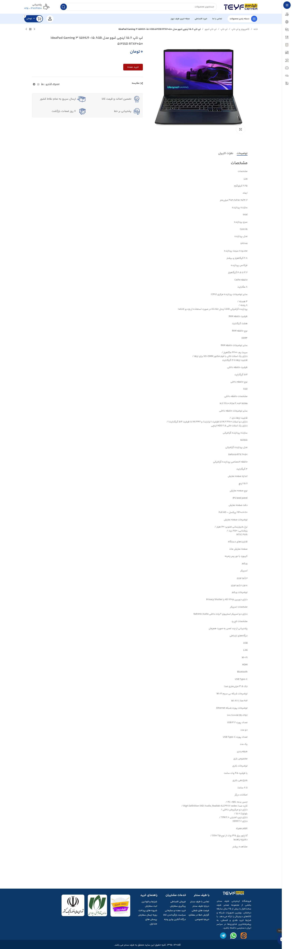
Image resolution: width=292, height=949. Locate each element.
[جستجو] (63, 7)
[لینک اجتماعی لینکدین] (42, 84)
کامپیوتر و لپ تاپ (240, 29)
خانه (255, 29)
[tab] (242, 153)
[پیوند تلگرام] (34, 84)
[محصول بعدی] (26, 29)
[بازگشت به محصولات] (30, 29)
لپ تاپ (224, 29)
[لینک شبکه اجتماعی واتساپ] (38, 84)
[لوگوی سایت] (241, 7)
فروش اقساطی (178, 902)
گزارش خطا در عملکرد (198, 915)
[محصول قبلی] (34, 29)
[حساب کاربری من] (50, 18)
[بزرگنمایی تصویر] (240, 129)
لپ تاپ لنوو (210, 29)
